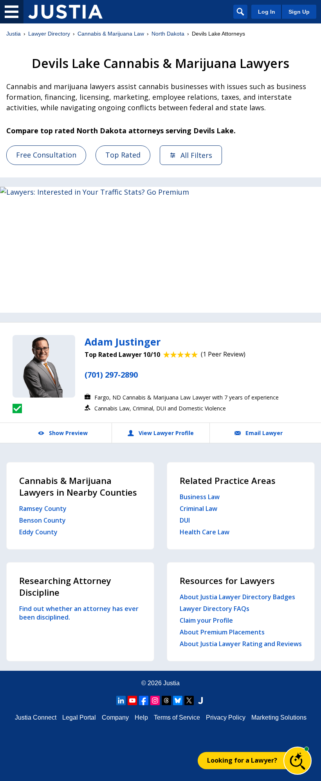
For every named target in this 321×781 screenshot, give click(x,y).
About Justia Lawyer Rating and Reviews (241, 643)
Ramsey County (43, 508)
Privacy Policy (225, 717)
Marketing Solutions (279, 717)
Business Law (200, 497)
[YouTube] (132, 700)
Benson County (42, 520)
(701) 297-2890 (111, 374)
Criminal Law (198, 508)
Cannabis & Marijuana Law (111, 33)
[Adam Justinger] (44, 366)
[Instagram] (155, 700)
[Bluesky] (177, 700)
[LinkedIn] (121, 700)
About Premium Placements (222, 632)
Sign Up (299, 12)
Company (115, 717)
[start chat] (297, 761)
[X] (189, 700)
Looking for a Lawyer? (242, 760)
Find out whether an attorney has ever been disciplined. (79, 613)
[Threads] (166, 700)
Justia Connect (35, 717)
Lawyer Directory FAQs (214, 608)
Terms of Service (177, 717)
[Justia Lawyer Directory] (65, 12)
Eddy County (38, 532)
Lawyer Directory (49, 33)
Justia (13, 33)
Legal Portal (79, 717)
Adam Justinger (122, 341)
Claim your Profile (206, 620)
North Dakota (167, 33)
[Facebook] (143, 700)
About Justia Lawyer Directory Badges (237, 597)
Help (141, 717)
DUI (185, 520)
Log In (266, 12)
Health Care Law (204, 532)
